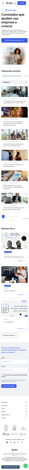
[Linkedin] (14, 443)
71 (11, 220)
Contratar (21, 3)
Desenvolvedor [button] (5, 414)
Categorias (6, 82)
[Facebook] (22, 443)
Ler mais (20, 260)
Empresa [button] (3, 411)
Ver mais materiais (8, 335)
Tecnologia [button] (4, 405)
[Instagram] (11, 443)
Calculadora (8, 322)
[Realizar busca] (25, 76)
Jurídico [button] (3, 417)
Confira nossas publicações (13, 40)
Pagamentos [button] (4, 402)
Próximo (25, 218)
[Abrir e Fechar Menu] (3, 3)
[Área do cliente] (15, 3)
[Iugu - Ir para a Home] (9, 3)
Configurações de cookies (10, 467)
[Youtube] (7, 443)
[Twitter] (18, 443)
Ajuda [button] (3, 408)
